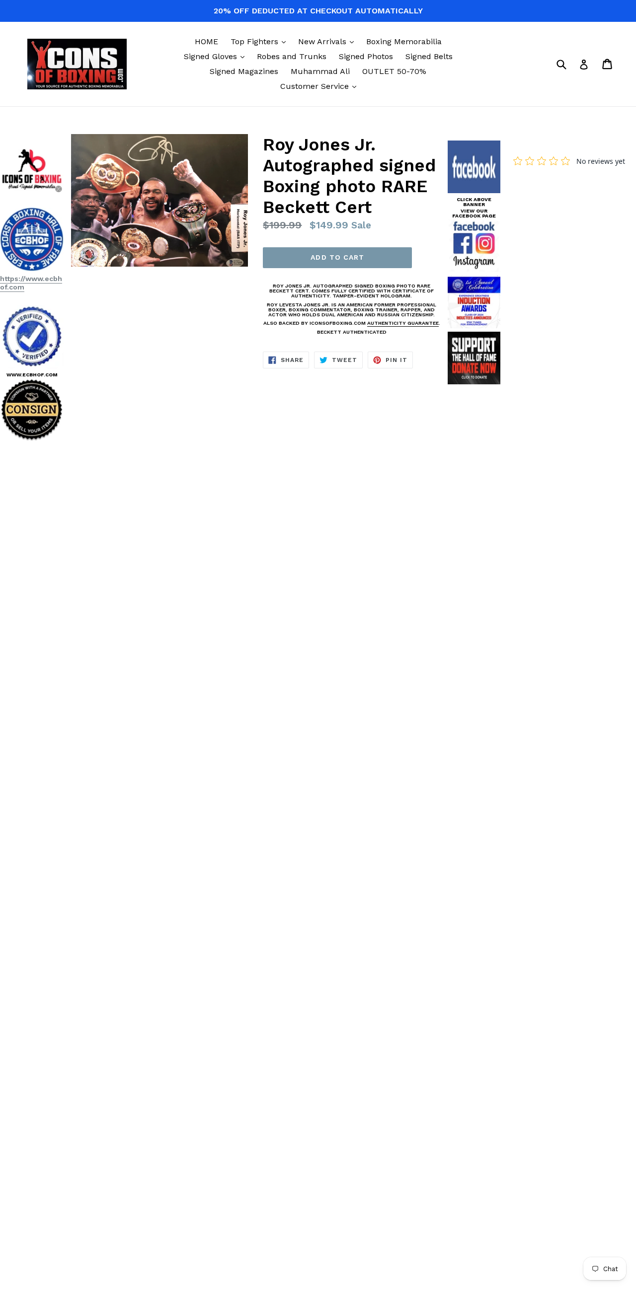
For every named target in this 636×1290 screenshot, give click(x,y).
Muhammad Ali (320, 71)
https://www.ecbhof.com (31, 283)
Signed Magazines (244, 71)
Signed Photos (366, 56)
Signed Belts (429, 56)
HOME (206, 41)
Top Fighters (261, 41)
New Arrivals (328, 41)
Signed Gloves (216, 56)
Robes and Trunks (291, 56)
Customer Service (320, 86)
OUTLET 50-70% (394, 71)
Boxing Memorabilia (404, 41)
